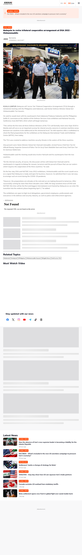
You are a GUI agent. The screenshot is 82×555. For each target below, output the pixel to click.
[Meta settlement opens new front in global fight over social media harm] (10, 493)
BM (62, 3)
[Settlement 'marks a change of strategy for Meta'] (10, 465)
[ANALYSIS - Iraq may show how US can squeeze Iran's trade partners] (10, 474)
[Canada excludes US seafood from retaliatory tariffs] (10, 484)
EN (65, 3)
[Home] (8, 3)
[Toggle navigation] (79, 3)
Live (72, 3)
